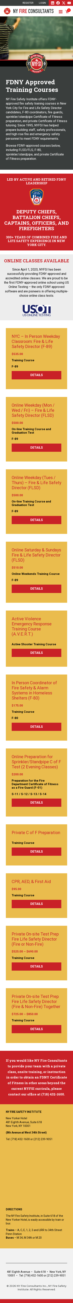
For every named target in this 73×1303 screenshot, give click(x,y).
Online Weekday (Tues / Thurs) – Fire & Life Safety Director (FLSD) (36, 482)
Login (42, 2)
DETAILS (36, 375)
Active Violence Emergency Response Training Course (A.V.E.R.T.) (32, 626)
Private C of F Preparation (36, 832)
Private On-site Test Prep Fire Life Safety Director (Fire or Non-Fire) (35, 939)
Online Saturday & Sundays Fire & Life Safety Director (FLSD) (36, 555)
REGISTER (28, 2)
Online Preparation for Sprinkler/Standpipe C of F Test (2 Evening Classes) (36, 761)
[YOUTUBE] (69, 3)
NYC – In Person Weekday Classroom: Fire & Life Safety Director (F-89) (36, 341)
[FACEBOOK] (58, 3)
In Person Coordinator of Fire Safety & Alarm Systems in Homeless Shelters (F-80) (34, 690)
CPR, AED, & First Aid (31, 881)
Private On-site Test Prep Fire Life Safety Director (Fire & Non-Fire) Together (36, 1001)
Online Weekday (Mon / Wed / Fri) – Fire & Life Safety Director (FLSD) (33, 410)
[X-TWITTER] (63, 3)
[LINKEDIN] (52, 3)
